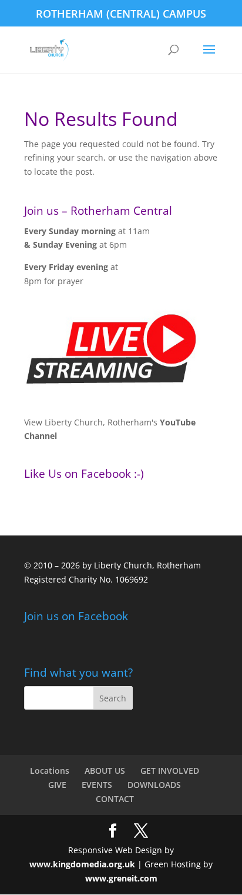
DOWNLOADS (154, 784)
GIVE (57, 784)
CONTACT (115, 798)
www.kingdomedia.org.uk (82, 864)
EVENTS (97, 784)
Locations (49, 770)
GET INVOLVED (169, 770)
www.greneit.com (121, 878)
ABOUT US (105, 770)
